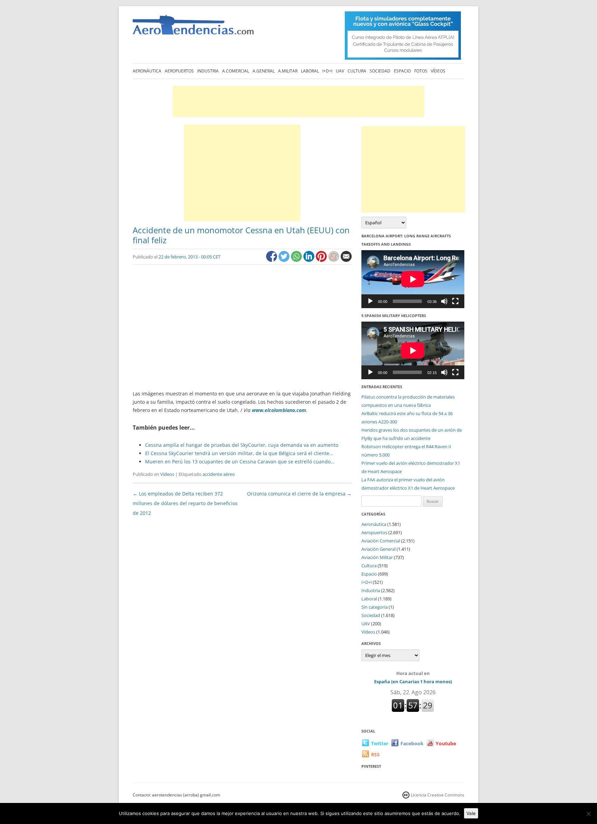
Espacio (402, 71)
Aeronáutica (147, 71)
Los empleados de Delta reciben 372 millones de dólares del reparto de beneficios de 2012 (185, 503)
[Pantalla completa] (455, 301)
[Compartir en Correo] (346, 260)
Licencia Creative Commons (437, 795)
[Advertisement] (298, 101)
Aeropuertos (179, 71)
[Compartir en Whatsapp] (297, 260)
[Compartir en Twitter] (284, 260)
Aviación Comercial (380, 541)
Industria (208, 71)
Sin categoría (374, 607)
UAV (340, 71)
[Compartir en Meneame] (334, 260)
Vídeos (438, 71)
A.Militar (287, 71)
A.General (264, 71)
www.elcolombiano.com (279, 410)
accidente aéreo (218, 474)
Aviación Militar (377, 557)
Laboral (310, 71)
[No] (588, 813)
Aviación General (378, 549)
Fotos (420, 71)
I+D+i (327, 71)
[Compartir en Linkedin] (309, 260)
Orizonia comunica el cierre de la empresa (299, 493)
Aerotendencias (193, 28)
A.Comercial (235, 71)
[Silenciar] (444, 301)
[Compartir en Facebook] (272, 260)
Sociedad (380, 71)
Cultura (357, 71)
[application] (412, 279)
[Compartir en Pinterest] (322, 260)
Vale (471, 813)
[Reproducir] (370, 301)
